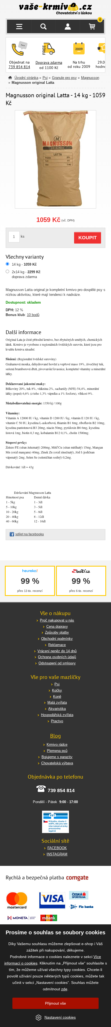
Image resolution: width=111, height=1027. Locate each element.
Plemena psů (57, 751)
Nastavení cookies (60, 1017)
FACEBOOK (57, 848)
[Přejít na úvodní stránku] (56, 9)
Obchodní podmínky (57, 639)
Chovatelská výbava (57, 763)
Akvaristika (57, 709)
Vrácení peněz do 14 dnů (57, 651)
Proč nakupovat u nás (57, 620)
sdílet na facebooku (29, 534)
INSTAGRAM (57, 854)
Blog (55, 735)
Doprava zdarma (49, 62)
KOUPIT (87, 237)
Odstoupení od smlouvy (57, 663)
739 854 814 (19, 66)
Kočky (57, 690)
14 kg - (24, 264)
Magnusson (90, 78)
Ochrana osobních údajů (57, 657)
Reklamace (57, 645)
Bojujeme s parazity (56, 757)
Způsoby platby (57, 632)
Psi (45, 78)
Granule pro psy (64, 78)
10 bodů (33, 315)
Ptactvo (57, 721)
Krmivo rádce (57, 745)
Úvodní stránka (26, 78)
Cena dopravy (57, 626)
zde (64, 989)
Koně (57, 697)
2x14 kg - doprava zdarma (26, 274)
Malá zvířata (57, 702)
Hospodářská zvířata (57, 715)
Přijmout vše (55, 1003)
